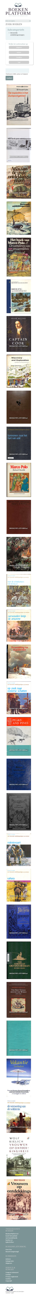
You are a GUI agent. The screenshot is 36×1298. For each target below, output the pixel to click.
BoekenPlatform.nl (16, 1247)
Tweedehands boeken (13, 1230)
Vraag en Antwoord (12, 1272)
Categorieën (10, 1261)
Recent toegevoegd (12, 1251)
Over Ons (9, 1249)
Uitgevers (9, 1263)
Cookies (8, 1279)
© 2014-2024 (20, 1291)
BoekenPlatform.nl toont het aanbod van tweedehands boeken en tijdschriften (12, 1238)
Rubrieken (11, 1256)
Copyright (9, 1281)
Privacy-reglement (12, 1276)
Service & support (10, 1268)
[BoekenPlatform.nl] (18, 9)
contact (8, 1293)
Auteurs (8, 1259)
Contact (8, 1274)
